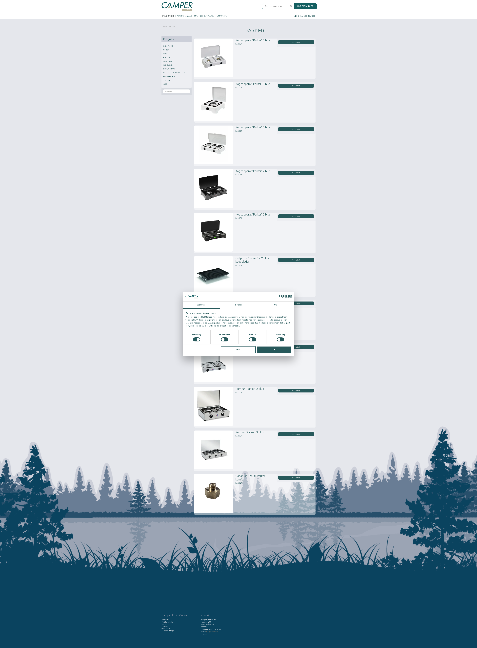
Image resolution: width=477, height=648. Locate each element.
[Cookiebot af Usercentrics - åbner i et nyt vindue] (281, 297)
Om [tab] (275, 305)
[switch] (224, 339)
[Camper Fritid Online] (199, 6)
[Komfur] (213, 406)
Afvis (238, 350)
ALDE (165, 84)
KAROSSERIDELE (169, 76)
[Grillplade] (213, 275)
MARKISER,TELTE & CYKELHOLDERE (175, 73)
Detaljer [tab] (238, 305)
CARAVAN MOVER (169, 69)
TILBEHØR (166, 80)
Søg (291, 6)
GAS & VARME (168, 46)
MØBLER (166, 50)
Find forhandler (305, 6)
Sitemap (204, 634)
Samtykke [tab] (201, 305)
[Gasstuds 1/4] (213, 493)
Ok (274, 350)
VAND (165, 54)
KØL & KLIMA (167, 61)
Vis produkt (296, 42)
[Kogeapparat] (213, 58)
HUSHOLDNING (168, 65)
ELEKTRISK (167, 57)
